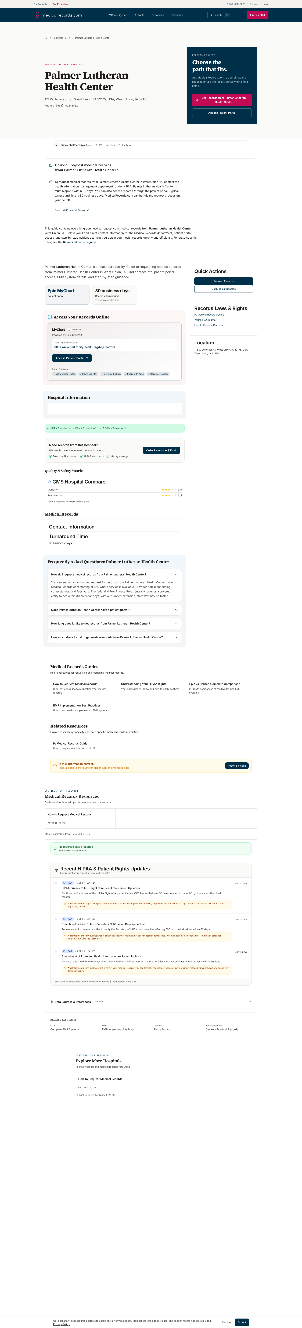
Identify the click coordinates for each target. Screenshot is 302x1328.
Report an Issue (237, 765)
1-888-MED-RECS (236, 4)
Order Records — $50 (159, 450)
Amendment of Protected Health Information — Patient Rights (100, 956)
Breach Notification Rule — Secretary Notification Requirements (102, 924)
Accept (242, 1322)
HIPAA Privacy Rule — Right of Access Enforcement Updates (100, 888)
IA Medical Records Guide (209, 314)
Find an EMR (257, 14)
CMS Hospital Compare (75, 210)
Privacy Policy (61, 1324)
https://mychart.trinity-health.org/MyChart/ (83, 347)
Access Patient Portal (222, 112)
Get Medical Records (224, 288)
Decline (226, 1322)
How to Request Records (208, 325)
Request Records (224, 281)
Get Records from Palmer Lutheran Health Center (224, 100)
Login (265, 4)
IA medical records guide (79, 242)
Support (254, 4)
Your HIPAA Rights (204, 319)
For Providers (60, 4)
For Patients (40, 4)
